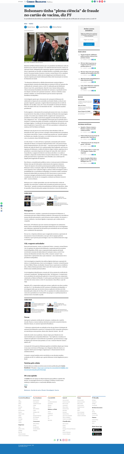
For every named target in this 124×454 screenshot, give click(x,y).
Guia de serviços (66, 408)
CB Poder (94, 403)
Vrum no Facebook (80, 412)
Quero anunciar (65, 423)
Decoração (65, 412)
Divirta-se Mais (52, 409)
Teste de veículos (80, 405)
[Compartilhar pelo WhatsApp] (95, 68)
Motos (78, 410)
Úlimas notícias (65, 407)
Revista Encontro (97, 407)
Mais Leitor (50, 420)
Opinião (19, 415)
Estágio (34, 405)
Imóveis (64, 425)
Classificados (67, 421)
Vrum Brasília (94, 405)
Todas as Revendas (80, 413)
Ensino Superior (36, 401)
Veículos (64, 427)
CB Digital (20, 430)
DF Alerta (94, 400)
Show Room (65, 410)
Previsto (34, 425)
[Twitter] (97, 2)
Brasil (19, 405)
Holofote (20, 417)
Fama (49, 400)
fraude (44, 390)
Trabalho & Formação (37, 403)
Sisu (34, 413)
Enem (34, 407)
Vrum (79, 398)
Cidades (19, 401)
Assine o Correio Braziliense (23, 435)
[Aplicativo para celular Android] (97, 434)
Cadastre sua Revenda (81, 415)
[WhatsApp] (92, 2)
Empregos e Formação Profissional (69, 428)
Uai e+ (93, 423)
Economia (20, 407)
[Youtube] (102, 2)
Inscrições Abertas (36, 428)
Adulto (64, 430)
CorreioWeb (51, 398)
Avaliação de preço (80, 407)
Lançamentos (65, 405)
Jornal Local (94, 401)
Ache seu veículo (80, 400)
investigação (50, 390)
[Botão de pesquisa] (25, 2)
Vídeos (78, 408)
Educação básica (36, 400)
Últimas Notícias (36, 408)
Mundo (19, 408)
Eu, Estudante (37, 398)
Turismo (19, 420)
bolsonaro (27, 390)
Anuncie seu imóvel (66, 401)
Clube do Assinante (22, 433)
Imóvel (65, 398)
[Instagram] (100, 2)
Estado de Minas (95, 419)
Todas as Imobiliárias (66, 417)
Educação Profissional (37, 415)
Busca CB (20, 432)
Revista (93, 411)
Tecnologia (20, 419)
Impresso (21, 425)
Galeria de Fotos (66, 413)
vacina (57, 390)
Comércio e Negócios (66, 433)
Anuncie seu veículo (81, 401)
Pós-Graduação (36, 417)
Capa (19, 400)
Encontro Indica (95, 415)
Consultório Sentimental (52, 401)
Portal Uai (94, 421)
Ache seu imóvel (66, 400)
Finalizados (35, 430)
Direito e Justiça (21, 428)
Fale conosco (35, 419)
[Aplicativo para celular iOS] (97, 430)
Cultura (34, 410)
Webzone (49, 405)
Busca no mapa (65, 403)
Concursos (36, 421)
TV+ (48, 418)
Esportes (20, 412)
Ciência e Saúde (21, 413)
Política (49, 2)
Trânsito (19, 422)
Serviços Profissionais (67, 432)
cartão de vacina (36, 390)
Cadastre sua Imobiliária (67, 419)
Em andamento (36, 427)
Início (25, 23)
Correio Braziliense (24, 398)
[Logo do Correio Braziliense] (36, 1)
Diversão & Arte (21, 410)
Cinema (49, 411)
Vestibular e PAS (36, 412)
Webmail (49, 407)
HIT (48, 416)
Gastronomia (50, 403)
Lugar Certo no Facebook (67, 415)
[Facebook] (95, 2)
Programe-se (50, 413)
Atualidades (94, 413)
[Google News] (105, 2)
